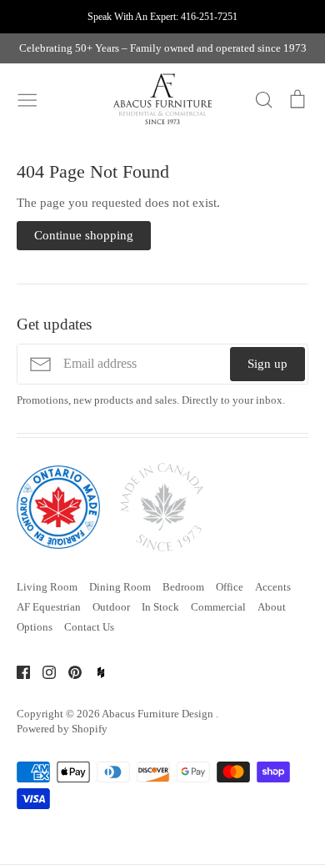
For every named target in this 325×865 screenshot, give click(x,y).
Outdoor (111, 607)
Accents (273, 587)
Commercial (218, 607)
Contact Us (89, 627)
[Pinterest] (69, 671)
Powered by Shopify (62, 728)
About (272, 607)
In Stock (160, 607)
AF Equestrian (49, 607)
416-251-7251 (209, 17)
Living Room (47, 587)
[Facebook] (17, 671)
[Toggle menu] (27, 98)
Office (229, 587)
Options (34, 627)
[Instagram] (43, 671)
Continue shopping (83, 235)
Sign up (268, 363)
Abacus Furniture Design (159, 713)
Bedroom (183, 587)
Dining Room (120, 587)
